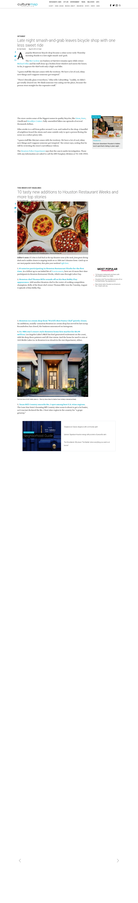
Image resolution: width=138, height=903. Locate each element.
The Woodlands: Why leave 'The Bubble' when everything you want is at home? (87, 443)
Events (93, 6)
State (83, 118)
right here (64, 263)
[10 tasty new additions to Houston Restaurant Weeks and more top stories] (52, 228)
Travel (83, 2)
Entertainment (74, 2)
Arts (97, 2)
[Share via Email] (15, 60)
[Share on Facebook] (15, 52)
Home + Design (59, 6)
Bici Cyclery (34, 61)
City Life (65, 2)
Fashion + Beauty (70, 6)
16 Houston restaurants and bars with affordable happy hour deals (107, 275)
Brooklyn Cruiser (34, 121)
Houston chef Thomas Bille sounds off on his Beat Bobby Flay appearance (108, 280)
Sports (87, 6)
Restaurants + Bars (55, 2)
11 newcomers (57, 271)
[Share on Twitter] (15, 56)
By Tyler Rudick (21, 49)
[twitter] (114, 5)
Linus (78, 118)
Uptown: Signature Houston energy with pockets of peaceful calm (85, 434)
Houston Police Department (33, 151)
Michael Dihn (23, 63)
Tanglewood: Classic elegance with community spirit (81, 427)
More (98, 6)
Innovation (80, 6)
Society (51, 6)
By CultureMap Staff (22, 200)
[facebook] (111, 5)
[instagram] (117, 5)
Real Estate (90, 2)
